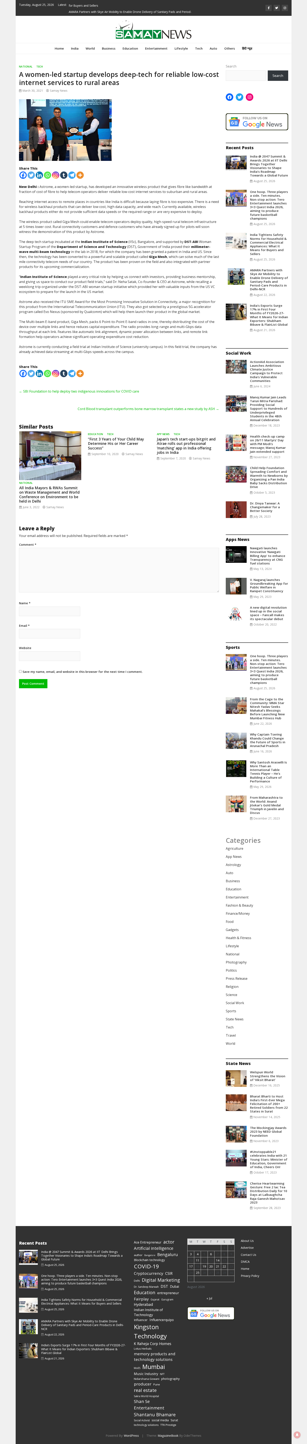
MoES (137, 1368)
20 (211, 1266)
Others (229, 48)
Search (231, 66)
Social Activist (142, 1420)
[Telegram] (72, 175)
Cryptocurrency (148, 1273)
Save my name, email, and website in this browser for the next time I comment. (83, 672)
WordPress (131, 1436)
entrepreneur (168, 1292)
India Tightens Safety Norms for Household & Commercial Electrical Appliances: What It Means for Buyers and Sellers (268, 244)
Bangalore (149, 1255)
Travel (231, 1035)
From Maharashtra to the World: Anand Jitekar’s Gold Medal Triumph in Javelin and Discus (267, 805)
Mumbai (153, 1367)
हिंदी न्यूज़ (247, 48)
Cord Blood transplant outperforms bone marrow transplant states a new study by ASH (148, 409)
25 (197, 1273)
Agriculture (234, 848)
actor (168, 1242)
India (75, 48)
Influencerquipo (162, 1320)
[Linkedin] (39, 175)
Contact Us (248, 1255)
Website (25, 648)
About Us (247, 1241)
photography (170, 1378)
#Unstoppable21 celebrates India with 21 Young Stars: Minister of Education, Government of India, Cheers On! (268, 1159)
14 (217, 1260)
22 (224, 1266)
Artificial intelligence (153, 1248)
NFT (162, 1374)
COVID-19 (146, 1266)
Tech (199, 48)
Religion (232, 986)
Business (108, 48)
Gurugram (167, 1299)
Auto (213, 48)
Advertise (247, 1248)
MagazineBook (168, 1436)
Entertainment (156, 48)
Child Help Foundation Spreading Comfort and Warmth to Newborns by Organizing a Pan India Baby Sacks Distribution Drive (269, 477)
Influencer (141, 1320)
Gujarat (155, 1299)
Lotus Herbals (143, 1348)
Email (24, 625)
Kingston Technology (150, 1331)
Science (231, 994)
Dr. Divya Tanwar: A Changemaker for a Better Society (265, 507)
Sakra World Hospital (146, 1396)
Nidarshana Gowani (146, 1379)
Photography (236, 962)
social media (160, 1420)
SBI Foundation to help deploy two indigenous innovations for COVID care (79, 391)
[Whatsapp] (47, 175)
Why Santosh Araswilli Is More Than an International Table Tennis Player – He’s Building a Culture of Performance (268, 771)
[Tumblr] (63, 175)
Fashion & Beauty (239, 905)
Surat (174, 1420)
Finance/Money (238, 913)
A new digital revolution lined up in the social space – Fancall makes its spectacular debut (268, 613)
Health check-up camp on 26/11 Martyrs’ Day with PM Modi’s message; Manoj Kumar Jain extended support (268, 444)
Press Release (236, 978)
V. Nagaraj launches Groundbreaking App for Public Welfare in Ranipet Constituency (269, 585)
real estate (145, 1390)
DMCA (245, 1262)
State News (235, 1019)
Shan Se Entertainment (149, 1404)
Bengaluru (167, 1254)
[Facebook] (23, 175)
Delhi (137, 1281)
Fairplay (141, 1298)
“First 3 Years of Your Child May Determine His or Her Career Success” (116, 443)
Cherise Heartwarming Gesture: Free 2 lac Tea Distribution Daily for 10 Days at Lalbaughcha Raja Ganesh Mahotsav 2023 (268, 1192)
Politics (231, 970)
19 (204, 1266)
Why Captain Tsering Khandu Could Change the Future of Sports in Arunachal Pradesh (267, 740)
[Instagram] (55, 175)
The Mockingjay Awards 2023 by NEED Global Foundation (268, 1131)
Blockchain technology (149, 1260)
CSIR (169, 1273)
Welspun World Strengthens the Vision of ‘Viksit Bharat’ (267, 1076)
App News (163, 434)
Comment (27, 544)
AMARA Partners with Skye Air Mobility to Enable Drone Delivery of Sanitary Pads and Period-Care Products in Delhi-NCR (269, 279)
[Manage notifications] (297, 1434)
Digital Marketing (161, 1280)
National (26, 66)
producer (142, 1384)
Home (59, 48)
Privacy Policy (250, 1276)
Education (130, 48)
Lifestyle (181, 48)
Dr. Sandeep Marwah (146, 1287)
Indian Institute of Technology (148, 1312)
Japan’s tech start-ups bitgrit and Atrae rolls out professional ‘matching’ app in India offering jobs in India (186, 446)
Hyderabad (143, 1304)
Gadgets (232, 929)
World (90, 48)
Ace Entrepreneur (147, 1242)
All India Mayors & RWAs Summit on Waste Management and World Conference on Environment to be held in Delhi (49, 494)
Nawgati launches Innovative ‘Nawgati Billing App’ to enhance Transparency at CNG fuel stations (267, 555)
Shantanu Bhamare (155, 1414)
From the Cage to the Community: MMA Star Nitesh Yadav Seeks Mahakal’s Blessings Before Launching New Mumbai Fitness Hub (267, 708)
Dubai (174, 1286)
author (138, 1255)
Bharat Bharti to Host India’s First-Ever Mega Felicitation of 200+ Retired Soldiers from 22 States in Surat (269, 1104)
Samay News (58, 91)
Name (24, 603)
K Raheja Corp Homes (152, 1343)
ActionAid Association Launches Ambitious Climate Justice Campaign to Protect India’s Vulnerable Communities (267, 371)
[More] (80, 175)
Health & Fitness (238, 938)
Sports (231, 1011)
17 (191, 1266)
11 (197, 1260)
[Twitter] (31, 175)
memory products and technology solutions (154, 1356)
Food (229, 921)
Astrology (233, 864)
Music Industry (146, 1373)
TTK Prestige (168, 1425)
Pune (156, 1384)
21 (217, 1266)
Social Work (235, 1003)
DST (164, 1286)
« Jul (209, 1298)
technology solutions (146, 1425)
